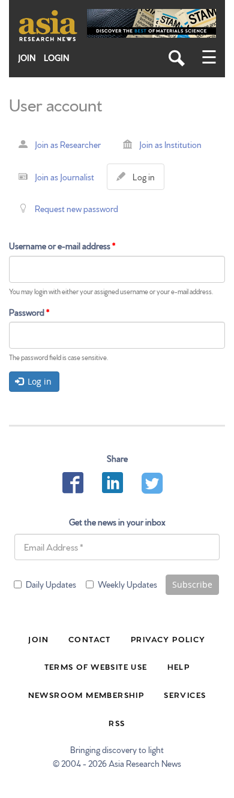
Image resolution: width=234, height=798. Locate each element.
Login (57, 57)
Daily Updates (51, 584)
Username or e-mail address (62, 245)
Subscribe (192, 584)
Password (29, 312)
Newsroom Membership (86, 694)
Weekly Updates (127, 584)
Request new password (76, 208)
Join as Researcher (68, 144)
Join (27, 57)
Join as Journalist (64, 176)
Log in (146, 180)
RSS (117, 722)
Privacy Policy (168, 638)
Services (185, 694)
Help (178, 666)
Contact (89, 638)
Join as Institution (170, 144)
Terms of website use (96, 666)
